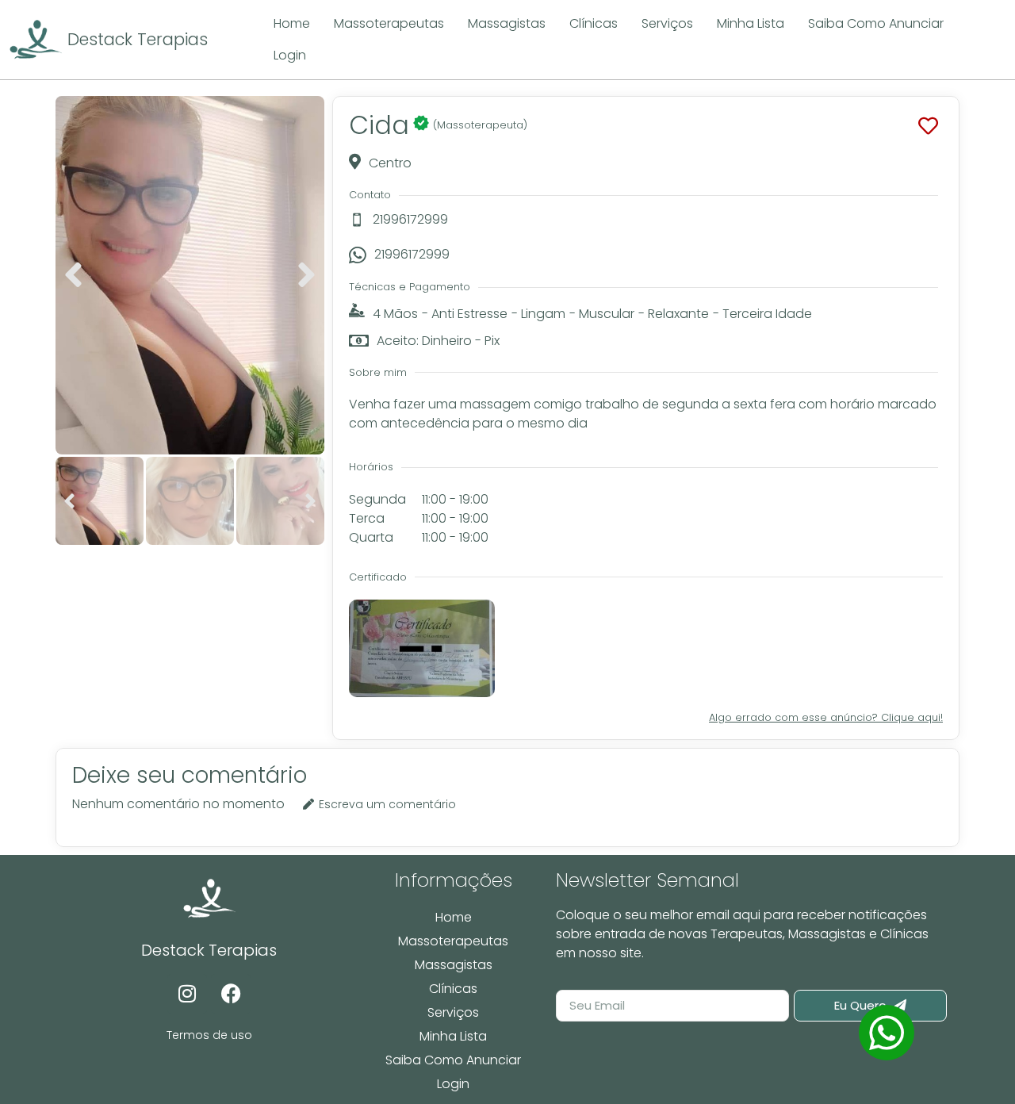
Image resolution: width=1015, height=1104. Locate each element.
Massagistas (453, 965)
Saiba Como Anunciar (453, 1060)
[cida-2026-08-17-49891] (190, 275)
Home (453, 917)
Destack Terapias (137, 39)
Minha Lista (453, 1036)
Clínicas (453, 988)
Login (453, 1084)
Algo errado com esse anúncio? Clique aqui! (826, 717)
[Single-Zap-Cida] (886, 1032)
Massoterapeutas (453, 941)
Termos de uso (209, 1035)
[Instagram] (187, 994)
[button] (73, 275)
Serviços (453, 1012)
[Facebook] (231, 994)
